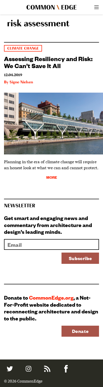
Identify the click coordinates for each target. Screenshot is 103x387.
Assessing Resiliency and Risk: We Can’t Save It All (48, 62)
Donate (80, 331)
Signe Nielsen (21, 82)
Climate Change (23, 48)
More (51, 177)
